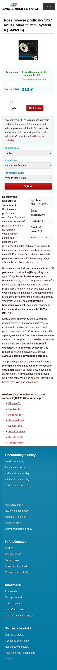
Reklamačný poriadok (17, 646)
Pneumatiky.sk (17, 7)
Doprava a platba (14, 634)
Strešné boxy (12, 560)
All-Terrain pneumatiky (17, 479)
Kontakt (9, 659)
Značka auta (12, 148)
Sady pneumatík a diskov (18, 529)
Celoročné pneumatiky (17, 473)
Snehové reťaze (13, 554)
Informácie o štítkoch (16, 609)
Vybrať (28, 186)
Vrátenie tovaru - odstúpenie (20, 653)
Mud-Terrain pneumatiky (18, 485)
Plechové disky (13, 523)
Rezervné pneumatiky (17, 510)
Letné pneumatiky (14, 461)
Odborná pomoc (13, 603)
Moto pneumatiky (14, 504)
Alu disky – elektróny (16, 517)
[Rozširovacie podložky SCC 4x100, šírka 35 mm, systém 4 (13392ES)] (28, 50)
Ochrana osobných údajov (19, 615)
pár (14, 102)
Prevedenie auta (14, 173)
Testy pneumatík (13, 597)
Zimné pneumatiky (15, 467)
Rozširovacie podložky (17, 572)
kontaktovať (32, 382)
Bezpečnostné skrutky (17, 566)
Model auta (11, 160)
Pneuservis (11, 591)
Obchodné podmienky (17, 640)
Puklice (9, 548)
